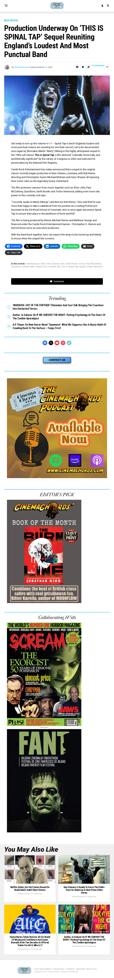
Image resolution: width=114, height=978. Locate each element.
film (63, 264)
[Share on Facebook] (77, 66)
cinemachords (33, 264)
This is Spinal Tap (51, 267)
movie (82, 264)
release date (28, 267)
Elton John (46, 264)
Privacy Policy (58, 969)
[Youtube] (57, 343)
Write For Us (92, 969)
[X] (51, 343)
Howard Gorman (22, 67)
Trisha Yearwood (94, 267)
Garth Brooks (71, 264)
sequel (38, 267)
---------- (44, 727)
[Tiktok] (69, 343)
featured (56, 264)
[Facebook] (45, 343)
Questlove (16, 267)
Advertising (80, 969)
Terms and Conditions (43, 969)
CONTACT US (57, 360)
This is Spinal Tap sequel (73, 267)
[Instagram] (63, 343)
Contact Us (70, 969)
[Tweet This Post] (82, 66)
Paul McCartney (93, 264)
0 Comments (98, 65)
